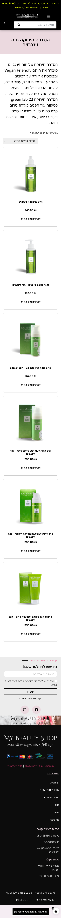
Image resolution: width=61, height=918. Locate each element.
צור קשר (54, 819)
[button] (49, 16)
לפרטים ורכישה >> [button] (31, 218)
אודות (56, 812)
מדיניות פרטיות (15, 766)
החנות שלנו (53, 797)
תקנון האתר (31, 766)
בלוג (57, 804)
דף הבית (54, 782)
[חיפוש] (18, 25)
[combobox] (39, 25)
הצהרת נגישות (46, 766)
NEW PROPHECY (49, 790)
